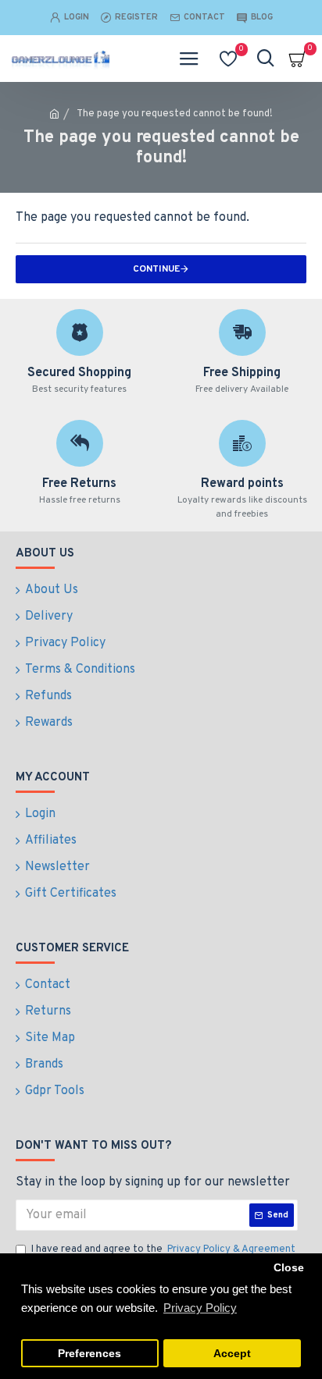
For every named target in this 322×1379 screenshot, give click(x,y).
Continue (156, 269)
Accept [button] (232, 1353)
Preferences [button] (89, 1353)
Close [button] (289, 1268)
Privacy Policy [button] (200, 1307)
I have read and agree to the (163, 1249)
